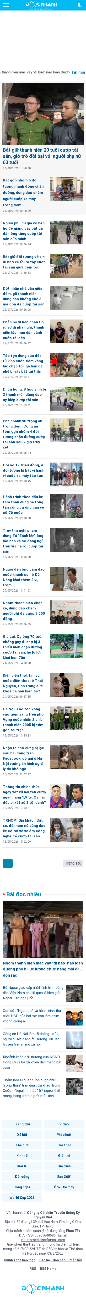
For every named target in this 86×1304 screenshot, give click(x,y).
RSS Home (48, 1269)
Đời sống (22, 1177)
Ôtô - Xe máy (64, 1187)
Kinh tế (21, 1156)
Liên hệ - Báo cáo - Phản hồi (60, 1260)
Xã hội (22, 1135)
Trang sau (73, 863)
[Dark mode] (80, 5)
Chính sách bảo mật (19, 1260)
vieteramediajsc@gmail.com (43, 1240)
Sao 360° (64, 1177)
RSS (33, 1269)
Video (64, 1124)
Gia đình (64, 1166)
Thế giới (22, 1145)
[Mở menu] (6, 5)
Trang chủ (22, 1124)
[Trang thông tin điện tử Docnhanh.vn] (41, 5)
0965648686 (46, 1235)
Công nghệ (22, 1187)
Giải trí (22, 1166)
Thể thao (64, 1145)
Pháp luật (64, 1135)
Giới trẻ (64, 1156)
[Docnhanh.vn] (43, 1290)
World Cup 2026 (22, 1198)
